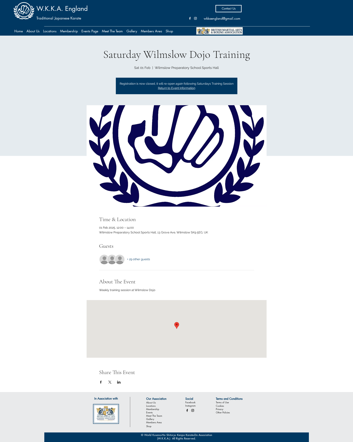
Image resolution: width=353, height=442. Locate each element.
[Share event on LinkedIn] (119, 382)
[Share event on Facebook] (101, 382)
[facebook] (187, 410)
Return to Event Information (176, 88)
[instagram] (193, 410)
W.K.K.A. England (62, 8)
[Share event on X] (110, 382)
